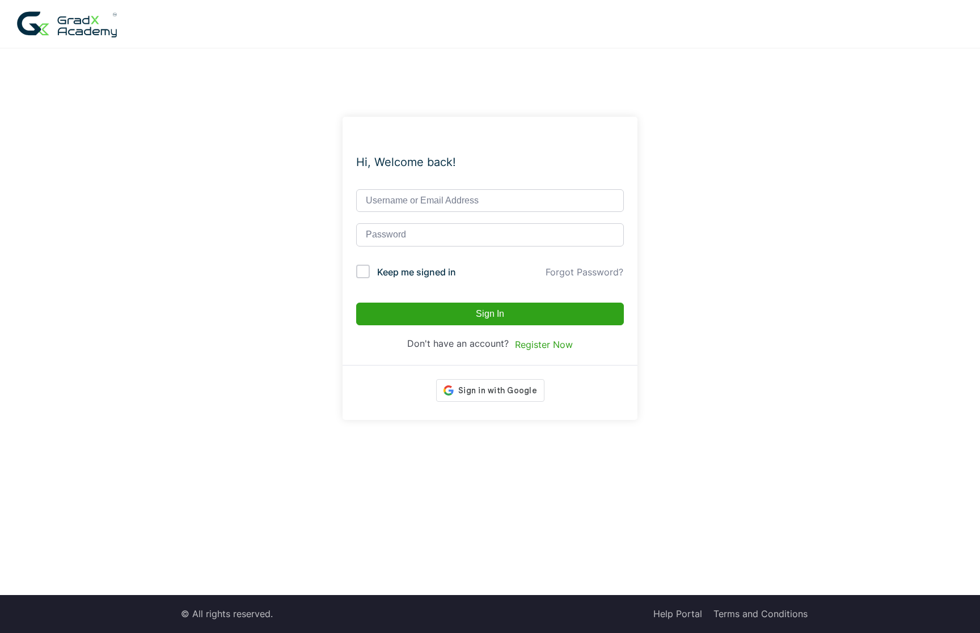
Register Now (544, 344)
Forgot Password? (584, 272)
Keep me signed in (416, 272)
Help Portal (677, 613)
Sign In (490, 313)
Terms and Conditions (760, 613)
